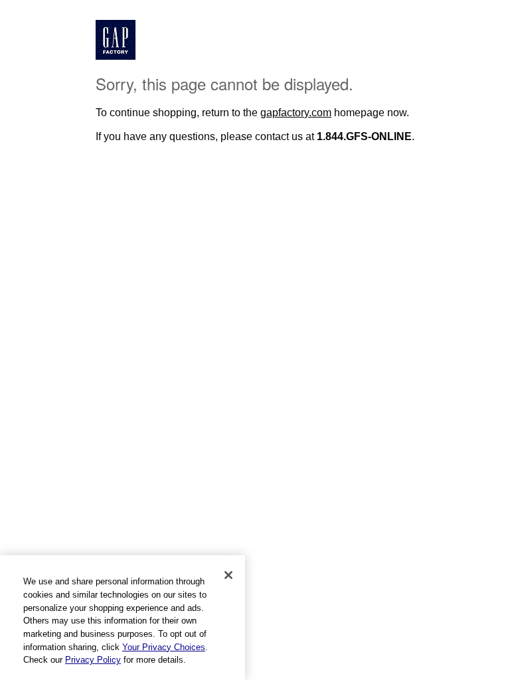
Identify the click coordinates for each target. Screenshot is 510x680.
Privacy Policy (93, 660)
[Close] (228, 575)
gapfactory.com (295, 112)
